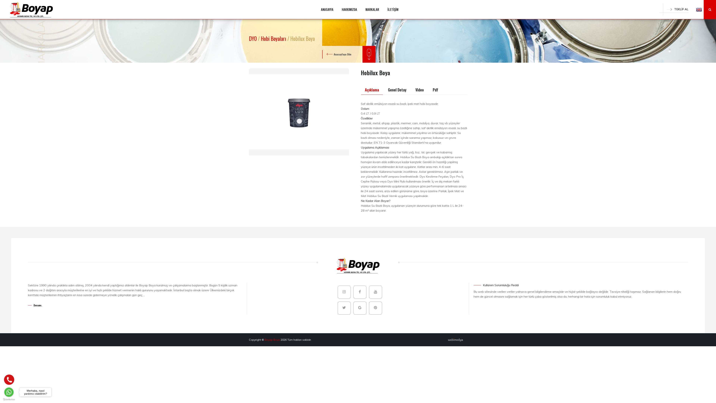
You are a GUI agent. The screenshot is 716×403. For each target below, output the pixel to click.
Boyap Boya (273, 339)
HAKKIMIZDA (349, 9)
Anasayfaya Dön (342, 54)
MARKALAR (372, 9)
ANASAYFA (327, 9)
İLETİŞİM (392, 9)
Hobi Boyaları (274, 38)
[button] (699, 9)
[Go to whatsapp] (9, 392)
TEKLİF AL (681, 9)
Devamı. (38, 305)
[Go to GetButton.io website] (9, 399)
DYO (253, 38)
